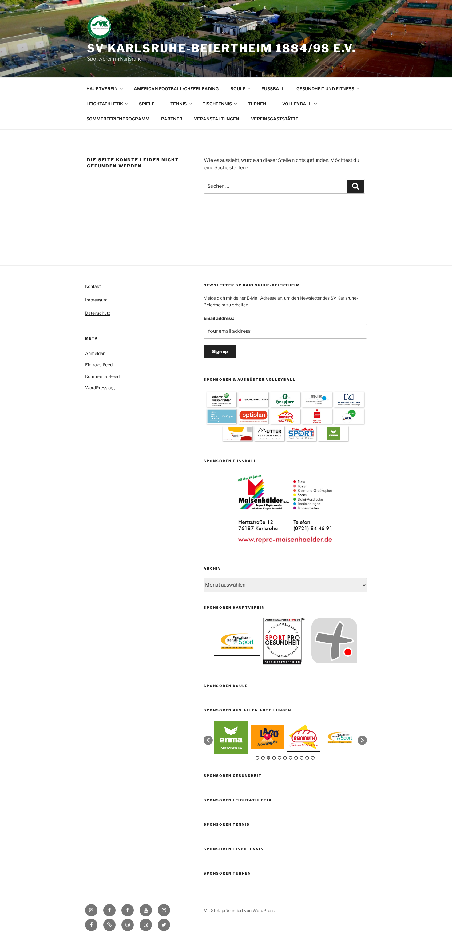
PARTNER (171, 118)
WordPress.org (100, 387)
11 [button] (313, 758)
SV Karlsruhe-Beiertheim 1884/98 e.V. (221, 48)
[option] (285, 508)
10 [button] (307, 758)
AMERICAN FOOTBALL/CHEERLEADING (176, 88)
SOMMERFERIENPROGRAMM (117, 118)
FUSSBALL (273, 88)
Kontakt (93, 286)
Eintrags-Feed (99, 364)
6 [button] (285, 758)
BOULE (237, 88)
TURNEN (257, 103)
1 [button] (257, 758)
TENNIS (178, 103)
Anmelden (95, 353)
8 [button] (296, 758)
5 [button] (279, 758)
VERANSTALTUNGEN (216, 118)
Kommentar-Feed (102, 376)
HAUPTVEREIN (102, 88)
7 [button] (290, 758)
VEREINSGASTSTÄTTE (274, 118)
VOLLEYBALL (297, 103)
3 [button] (268, 758)
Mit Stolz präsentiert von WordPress (239, 910)
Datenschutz (97, 313)
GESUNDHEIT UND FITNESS (325, 88)
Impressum (96, 299)
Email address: (219, 318)
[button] (208, 740)
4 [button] (274, 758)
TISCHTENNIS (217, 103)
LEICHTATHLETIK (104, 103)
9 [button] (301, 758)
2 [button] (263, 758)
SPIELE (146, 103)
